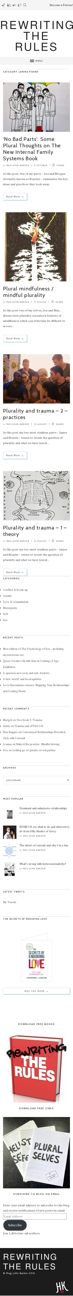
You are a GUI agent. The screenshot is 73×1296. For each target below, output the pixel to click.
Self (5, 614)
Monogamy (10, 608)
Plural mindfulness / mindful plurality (28, 291)
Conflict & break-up (15, 590)
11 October (41, 165)
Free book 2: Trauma (29, 720)
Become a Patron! (61, 5)
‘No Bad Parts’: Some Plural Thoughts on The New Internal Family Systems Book (32, 149)
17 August (40, 302)
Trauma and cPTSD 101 (29, 726)
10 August (40, 424)
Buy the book (36, 991)
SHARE (60, 165)
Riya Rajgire (10, 732)
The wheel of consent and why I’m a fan (43, 845)
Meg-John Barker (17, 165)
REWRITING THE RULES (30, 1261)
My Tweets (9, 902)
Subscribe (15, 1225)
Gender (7, 596)
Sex (5, 620)
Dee (5, 750)
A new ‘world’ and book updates (22, 679)
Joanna (7, 744)
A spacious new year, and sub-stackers (26, 673)
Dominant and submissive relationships (43, 808)
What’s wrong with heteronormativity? (42, 864)
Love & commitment (15, 602)
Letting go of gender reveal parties (34, 750)
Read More (15, 196)
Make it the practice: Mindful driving (38, 744)
